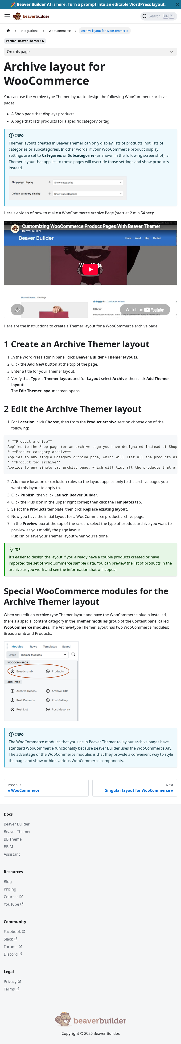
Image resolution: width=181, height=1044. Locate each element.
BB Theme (13, 839)
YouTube (11, 904)
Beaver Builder (17, 824)
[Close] (177, 4)
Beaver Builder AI (34, 4)
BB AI (8, 846)
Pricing (10, 889)
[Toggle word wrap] (163, 441)
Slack (8, 939)
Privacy (10, 981)
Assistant (12, 854)
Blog (8, 881)
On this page (18, 51)
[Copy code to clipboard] (171, 441)
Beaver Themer (17, 831)
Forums (10, 946)
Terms (9, 989)
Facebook (12, 931)
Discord (11, 954)
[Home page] (8, 30)
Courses (11, 896)
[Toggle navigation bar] (7, 16)
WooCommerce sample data (69, 563)
